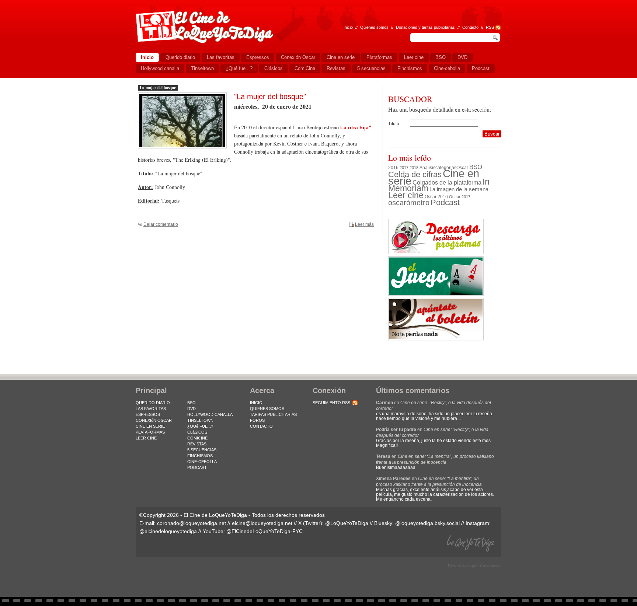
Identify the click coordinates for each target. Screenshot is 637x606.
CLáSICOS (197, 432)
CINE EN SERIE (150, 426)
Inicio (348, 27)
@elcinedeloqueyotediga (168, 531)
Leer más (364, 224)
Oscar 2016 (436, 196)
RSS (490, 27)
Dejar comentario (160, 224)
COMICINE (197, 438)
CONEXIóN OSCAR (154, 420)
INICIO (256, 402)
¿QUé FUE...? (200, 426)
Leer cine (406, 195)
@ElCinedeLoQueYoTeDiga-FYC (264, 531)
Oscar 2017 (459, 197)
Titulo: (394, 123)
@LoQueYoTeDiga (346, 523)
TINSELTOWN (200, 420)
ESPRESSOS (148, 414)
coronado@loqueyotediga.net (191, 523)
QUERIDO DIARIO (153, 402)
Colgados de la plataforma (447, 182)
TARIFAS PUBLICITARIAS (273, 414)
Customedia (490, 566)
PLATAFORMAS (150, 432)
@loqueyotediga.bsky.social (427, 523)
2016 (393, 167)
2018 (414, 167)
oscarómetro (408, 203)
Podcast (445, 202)
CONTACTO (261, 426)
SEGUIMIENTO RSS (331, 402)
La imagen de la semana (458, 189)
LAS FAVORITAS (151, 408)
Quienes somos (374, 27)
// (482, 27)
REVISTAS (196, 444)
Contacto (470, 27)
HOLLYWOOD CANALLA (210, 414)
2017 (404, 167)
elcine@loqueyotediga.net (262, 523)
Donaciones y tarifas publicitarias (425, 27)
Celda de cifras (415, 174)
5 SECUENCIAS (201, 450)
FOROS (257, 420)
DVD (191, 408)
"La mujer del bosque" (270, 96)
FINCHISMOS (200, 455)
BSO (475, 167)
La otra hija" (355, 127)
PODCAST (197, 467)
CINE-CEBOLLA (202, 461)
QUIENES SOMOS (267, 408)
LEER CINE (146, 438)
